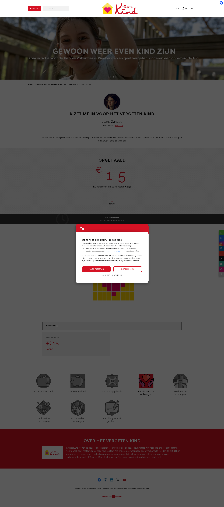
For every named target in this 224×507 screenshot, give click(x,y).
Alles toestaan (96, 269)
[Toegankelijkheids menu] (221, 2)
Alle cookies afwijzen (112, 275)
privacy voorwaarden (112, 251)
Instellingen (127, 269)
